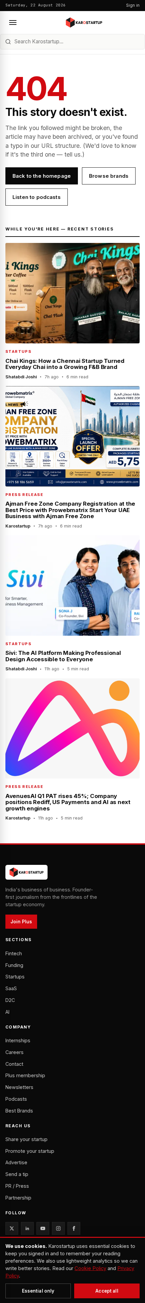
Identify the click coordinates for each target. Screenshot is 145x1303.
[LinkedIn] (27, 1228)
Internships (17, 1040)
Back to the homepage (41, 176)
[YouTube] (42, 1228)
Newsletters (19, 1087)
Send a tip (16, 1174)
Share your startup (26, 1139)
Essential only (38, 1291)
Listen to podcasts (36, 197)
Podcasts (16, 1099)
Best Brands (19, 1110)
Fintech (13, 953)
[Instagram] (58, 1228)
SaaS (11, 988)
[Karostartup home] (84, 22)
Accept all (106, 1291)
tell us (72, 154)
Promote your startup (29, 1151)
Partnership (18, 1198)
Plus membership (25, 1075)
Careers (14, 1052)
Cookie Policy (90, 1268)
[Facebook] (73, 1228)
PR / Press (17, 1186)
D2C (10, 1000)
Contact (14, 1064)
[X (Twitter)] (11, 1228)
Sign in (133, 5)
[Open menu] (12, 22)
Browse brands (108, 176)
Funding (14, 965)
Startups (15, 976)
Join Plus (21, 921)
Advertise (16, 1162)
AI (7, 1012)
